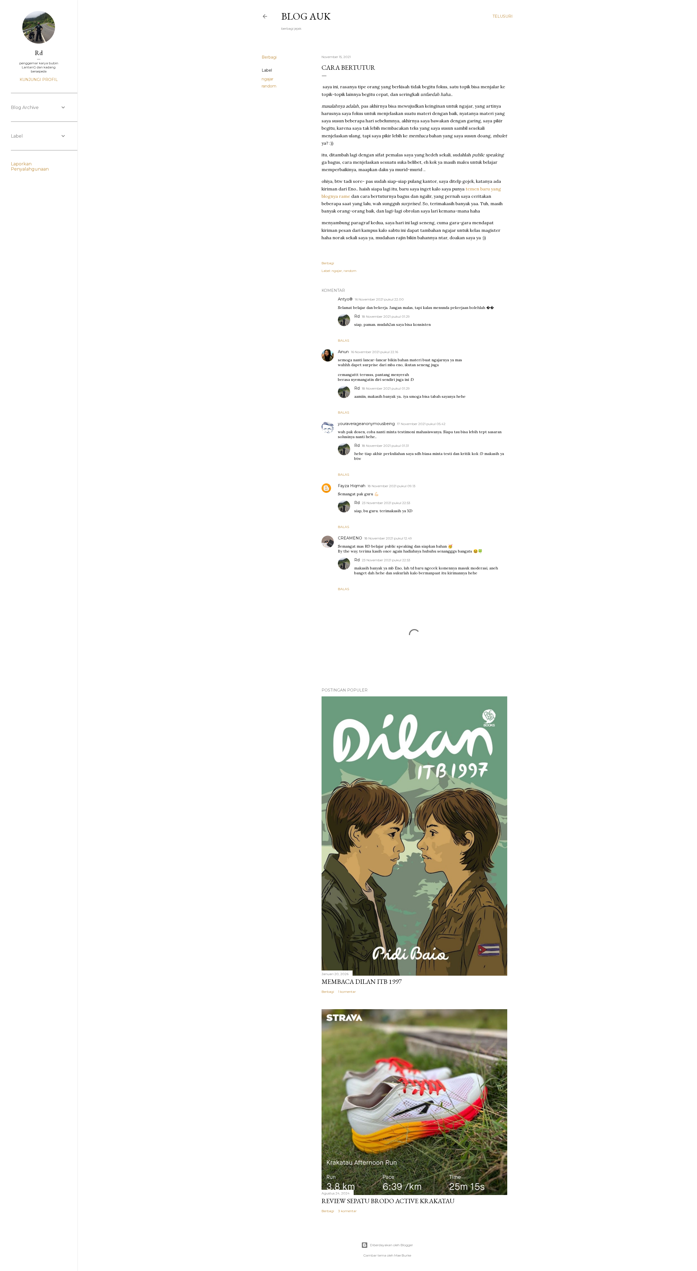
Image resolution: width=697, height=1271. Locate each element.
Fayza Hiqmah (351, 485)
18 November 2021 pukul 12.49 (388, 538)
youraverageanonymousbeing (366, 423)
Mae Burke (402, 1255)
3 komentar (347, 1211)
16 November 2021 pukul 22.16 (374, 352)
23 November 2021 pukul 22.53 (386, 503)
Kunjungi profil (39, 79)
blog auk (306, 16)
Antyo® (345, 299)
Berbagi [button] (269, 57)
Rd (357, 316)
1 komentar (347, 992)
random (269, 86)
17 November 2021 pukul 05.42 (421, 424)
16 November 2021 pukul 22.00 (379, 299)
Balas (343, 340)
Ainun (343, 351)
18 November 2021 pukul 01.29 (386, 316)
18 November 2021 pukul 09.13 (391, 486)
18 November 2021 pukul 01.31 (385, 446)
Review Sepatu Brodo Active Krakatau (388, 1201)
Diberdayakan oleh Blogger (391, 1245)
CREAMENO (350, 538)
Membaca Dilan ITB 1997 (362, 981)
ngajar (267, 79)
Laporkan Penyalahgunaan (30, 166)
